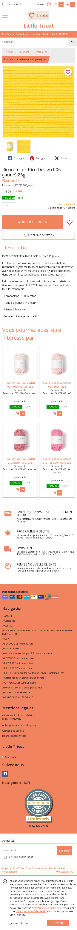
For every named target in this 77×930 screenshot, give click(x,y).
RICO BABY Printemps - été (18, 668)
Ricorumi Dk (10, 180)
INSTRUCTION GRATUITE (17, 692)
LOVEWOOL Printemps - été (18, 643)
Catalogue (9, 620)
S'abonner (64, 850)
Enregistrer (42, 158)
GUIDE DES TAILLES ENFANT (18, 697)
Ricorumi (24, 51)
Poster (64, 158)
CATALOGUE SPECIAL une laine (20, 682)
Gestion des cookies (13, 730)
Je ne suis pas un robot (21, 856)
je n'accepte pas (19, 923)
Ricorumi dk (41, 51)
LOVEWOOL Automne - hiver (19, 658)
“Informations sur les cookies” (50, 908)
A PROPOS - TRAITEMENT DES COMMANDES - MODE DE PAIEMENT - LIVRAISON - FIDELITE (37, 632)
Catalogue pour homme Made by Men (24, 677)
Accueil (9, 51)
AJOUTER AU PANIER (32, 222)
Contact (40, 4)
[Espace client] (48, 4)
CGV (6, 638)
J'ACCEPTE (58, 923)
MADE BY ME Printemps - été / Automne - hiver (28, 653)
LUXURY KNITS (11, 648)
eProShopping (9, 871)
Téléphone (10, 757)
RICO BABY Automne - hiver (18, 663)
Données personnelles (14, 735)
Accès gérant (65, 871)
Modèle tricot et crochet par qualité (23, 687)
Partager (18, 158)
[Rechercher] (72, 42)
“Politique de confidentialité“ (31, 911)
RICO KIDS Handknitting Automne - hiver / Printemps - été (34, 673)
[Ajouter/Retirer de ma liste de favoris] (69, 222)
